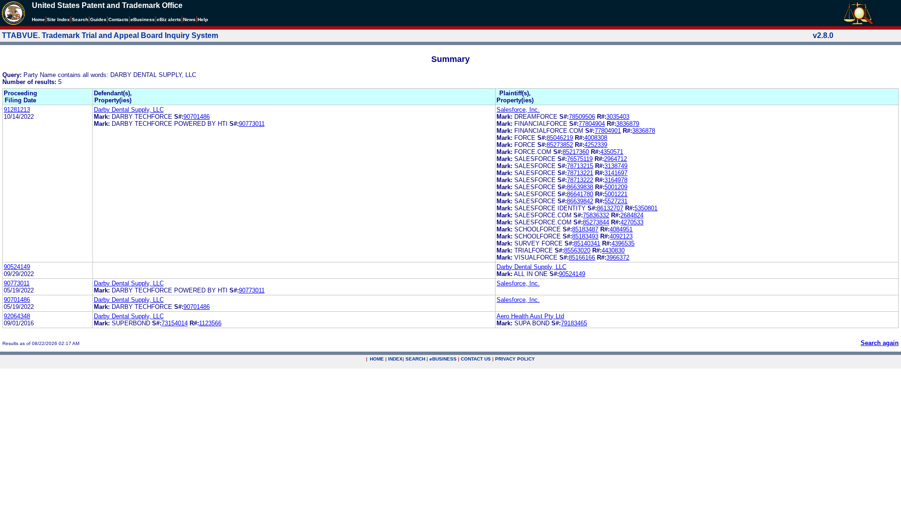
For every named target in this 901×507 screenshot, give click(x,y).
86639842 (580, 201)
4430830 (613, 250)
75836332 (596, 215)
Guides (98, 19)
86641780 (580, 194)
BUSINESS (443, 358)
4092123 (621, 236)
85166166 (582, 257)
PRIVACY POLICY (515, 358)
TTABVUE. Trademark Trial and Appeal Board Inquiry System (110, 35)
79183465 (574, 323)
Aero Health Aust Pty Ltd (530, 316)
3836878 (643, 130)
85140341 (587, 243)
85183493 (585, 236)
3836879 (627, 123)
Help (203, 19)
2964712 (615, 158)
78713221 (580, 173)
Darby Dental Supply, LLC (129, 109)
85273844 (596, 222)
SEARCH (415, 358)
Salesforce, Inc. (518, 109)
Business (142, 19)
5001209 (615, 187)
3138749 (615, 165)
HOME (377, 358)
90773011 (252, 123)
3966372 (617, 257)
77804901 (608, 130)
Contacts (118, 19)
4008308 (595, 137)
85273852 (560, 144)
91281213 (17, 109)
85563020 (577, 250)
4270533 (631, 222)
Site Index (58, 19)
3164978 (615, 180)
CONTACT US (476, 358)
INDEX (395, 358)
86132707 (610, 208)
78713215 (580, 165)
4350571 (611, 151)
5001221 (615, 194)
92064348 (17, 316)
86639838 (580, 187)
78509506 (582, 116)
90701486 (196, 116)
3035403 (617, 116)
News (189, 19)
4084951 (621, 229)
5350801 (645, 208)
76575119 (580, 158)
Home (38, 19)
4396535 (622, 243)
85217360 (576, 151)
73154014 (174, 323)
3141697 (615, 173)
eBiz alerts (169, 19)
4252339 (595, 144)
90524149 (17, 266)
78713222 (580, 180)
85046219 (560, 137)
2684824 (631, 215)
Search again (880, 342)
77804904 (592, 123)
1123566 (210, 323)
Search (80, 19)
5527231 (615, 201)
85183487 (585, 229)
